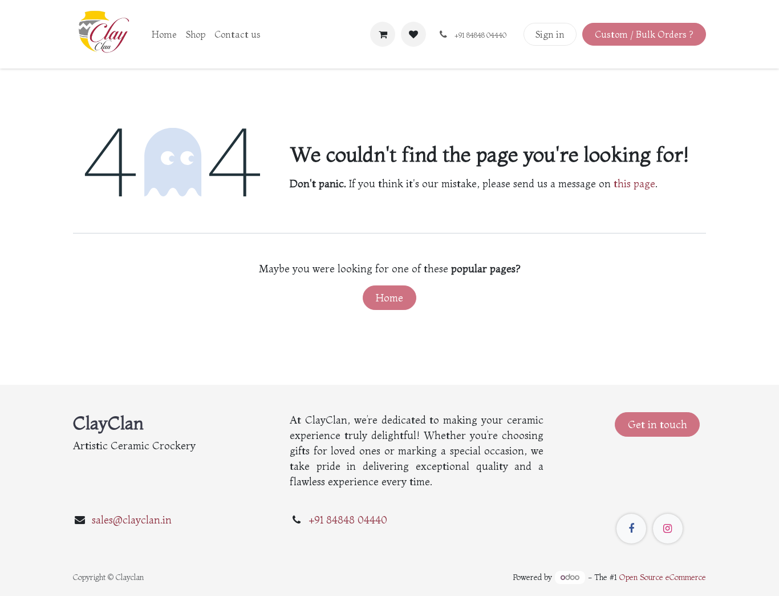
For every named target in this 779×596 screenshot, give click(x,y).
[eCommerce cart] (382, 34)
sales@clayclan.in (132, 519)
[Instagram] (668, 528)
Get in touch (657, 424)
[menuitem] (164, 34)
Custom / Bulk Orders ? (644, 34)
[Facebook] (631, 528)
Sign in (550, 34)
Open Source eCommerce (662, 577)
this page (634, 183)
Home (389, 297)
